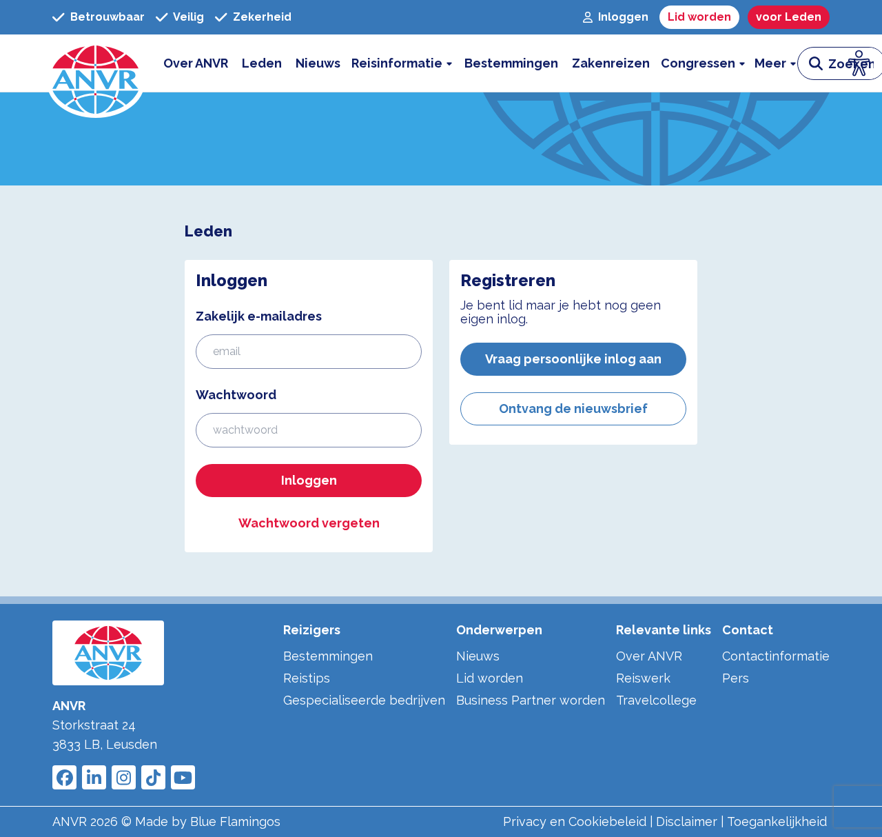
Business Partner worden (530, 700)
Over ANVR (649, 656)
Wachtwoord (236, 394)
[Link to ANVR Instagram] (124, 777)
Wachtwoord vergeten (309, 523)
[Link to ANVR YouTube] (183, 777)
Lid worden (489, 678)
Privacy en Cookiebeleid (574, 821)
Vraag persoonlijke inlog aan (573, 359)
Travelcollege (656, 700)
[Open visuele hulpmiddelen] (859, 63)
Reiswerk (643, 678)
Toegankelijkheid (777, 821)
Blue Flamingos (235, 821)
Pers (735, 678)
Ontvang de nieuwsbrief (573, 408)
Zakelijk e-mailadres (259, 316)
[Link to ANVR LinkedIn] (94, 777)
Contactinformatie (776, 656)
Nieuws (478, 656)
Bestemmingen (328, 656)
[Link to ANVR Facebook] (64, 777)
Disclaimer (686, 821)
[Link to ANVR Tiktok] (153, 777)
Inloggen (309, 480)
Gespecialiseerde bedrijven (364, 700)
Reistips (306, 678)
